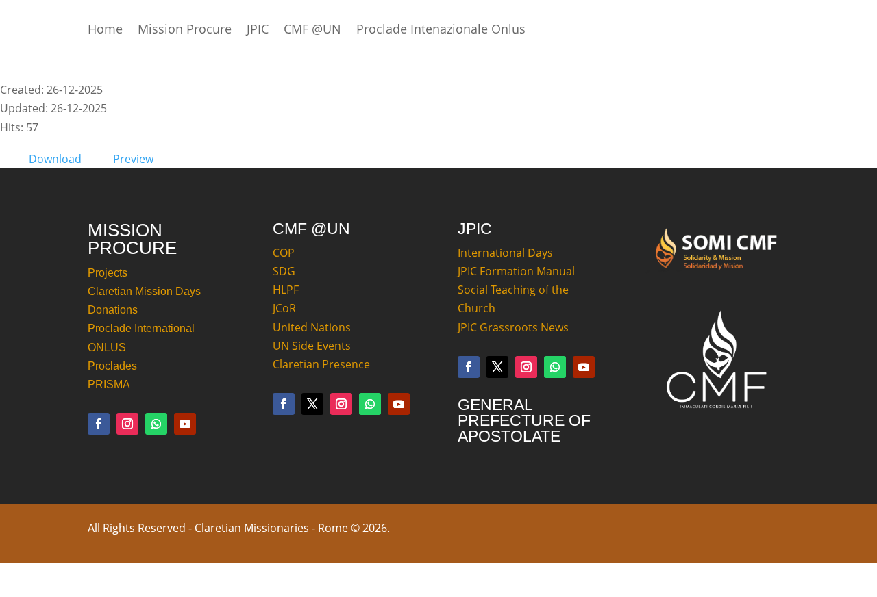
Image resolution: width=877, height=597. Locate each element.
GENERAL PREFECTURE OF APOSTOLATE (524, 420)
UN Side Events (312, 345)
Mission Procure (185, 30)
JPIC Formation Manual (516, 271)
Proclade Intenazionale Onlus (441, 30)
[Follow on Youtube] (185, 424)
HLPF (286, 289)
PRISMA (109, 384)
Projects (107, 273)
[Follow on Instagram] (127, 424)
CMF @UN (312, 30)
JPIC (258, 30)
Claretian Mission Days (144, 291)
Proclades (112, 366)
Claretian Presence (321, 364)
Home (105, 30)
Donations (113, 310)
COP (284, 252)
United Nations (312, 327)
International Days (505, 252)
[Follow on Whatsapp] (156, 424)
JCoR (284, 308)
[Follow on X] (312, 404)
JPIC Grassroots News (513, 327)
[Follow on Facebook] (99, 424)
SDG (284, 271)
